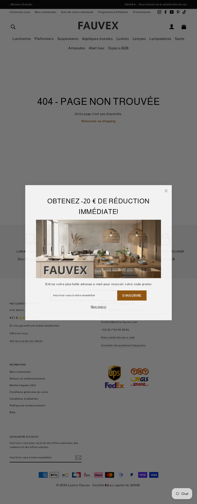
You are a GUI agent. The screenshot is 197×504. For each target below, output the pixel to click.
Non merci (98, 306)
